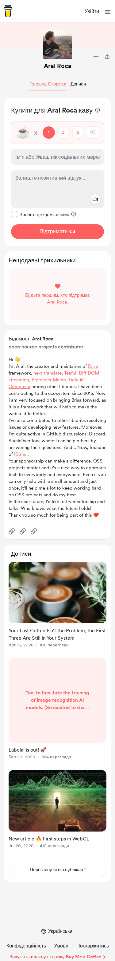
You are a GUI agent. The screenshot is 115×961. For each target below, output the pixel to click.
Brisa (93, 366)
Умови (61, 946)
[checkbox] (40, 214)
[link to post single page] (57, 605)
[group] (57, 608)
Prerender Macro (49, 380)
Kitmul (21, 454)
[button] (107, 12)
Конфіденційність (26, 946)
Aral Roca (57, 65)
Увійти (92, 11)
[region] (57, 172)
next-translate (47, 373)
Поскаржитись (92, 946)
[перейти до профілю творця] (57, 45)
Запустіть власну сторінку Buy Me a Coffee (55, 956)
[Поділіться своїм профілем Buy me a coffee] (107, 57)
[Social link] (12, 531)
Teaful (70, 373)
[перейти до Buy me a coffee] (8, 11)
